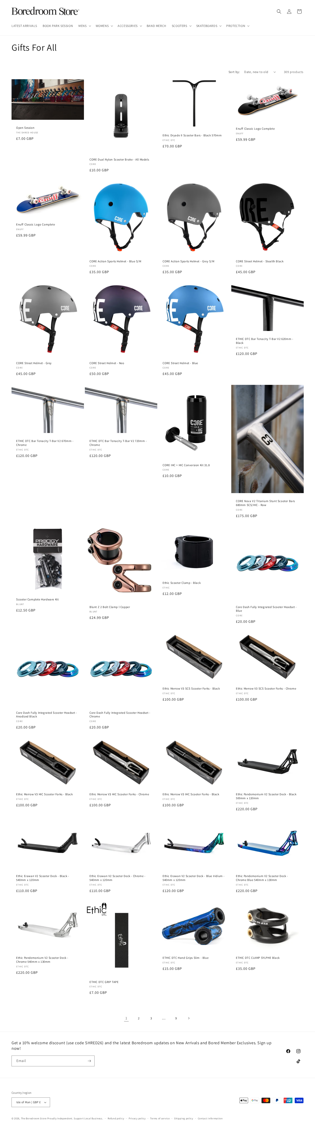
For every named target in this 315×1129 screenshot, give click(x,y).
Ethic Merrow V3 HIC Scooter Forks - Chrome (119, 794)
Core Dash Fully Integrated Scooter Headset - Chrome (119, 715)
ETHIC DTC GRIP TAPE (104, 982)
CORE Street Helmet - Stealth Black (259, 261)
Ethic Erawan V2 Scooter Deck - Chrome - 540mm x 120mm (117, 878)
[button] (84, 26)
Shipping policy (183, 1118)
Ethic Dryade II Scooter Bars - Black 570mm (192, 135)
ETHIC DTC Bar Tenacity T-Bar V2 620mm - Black (264, 341)
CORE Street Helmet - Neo (106, 363)
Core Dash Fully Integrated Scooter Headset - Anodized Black (46, 715)
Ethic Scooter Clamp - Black (182, 583)
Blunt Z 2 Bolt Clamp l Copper (109, 607)
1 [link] (126, 1018)
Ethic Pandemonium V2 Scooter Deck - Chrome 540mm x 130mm (42, 960)
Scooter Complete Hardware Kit (37, 599)
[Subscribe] (89, 1061)
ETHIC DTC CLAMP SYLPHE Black (258, 958)
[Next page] (189, 1018)
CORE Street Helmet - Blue (180, 363)
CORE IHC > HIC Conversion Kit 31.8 (186, 465)
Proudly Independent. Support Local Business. (75, 1118)
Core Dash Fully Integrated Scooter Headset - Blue (266, 609)
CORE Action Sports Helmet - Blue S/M (115, 261)
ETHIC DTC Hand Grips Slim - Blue (185, 958)
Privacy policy (137, 1118)
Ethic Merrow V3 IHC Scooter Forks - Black (191, 794)
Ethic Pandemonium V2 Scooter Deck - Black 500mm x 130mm (266, 796)
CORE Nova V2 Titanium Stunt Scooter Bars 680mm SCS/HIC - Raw (265, 503)
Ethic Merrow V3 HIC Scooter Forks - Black (44, 794)
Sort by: (234, 72)
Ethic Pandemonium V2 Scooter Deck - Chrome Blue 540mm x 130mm (262, 878)
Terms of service (159, 1118)
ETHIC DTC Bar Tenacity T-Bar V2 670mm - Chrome (44, 443)
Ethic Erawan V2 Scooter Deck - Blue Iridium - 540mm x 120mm (194, 878)
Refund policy (116, 1118)
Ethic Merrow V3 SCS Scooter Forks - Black (191, 688)
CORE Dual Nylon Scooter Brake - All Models (119, 159)
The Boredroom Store (34, 1118)
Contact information (210, 1118)
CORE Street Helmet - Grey (34, 363)
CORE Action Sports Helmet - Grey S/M (188, 261)
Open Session (25, 128)
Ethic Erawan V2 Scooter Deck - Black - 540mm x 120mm (42, 878)
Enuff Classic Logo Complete (255, 128)
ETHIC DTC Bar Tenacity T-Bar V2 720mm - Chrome (118, 443)
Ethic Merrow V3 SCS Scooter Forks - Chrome (266, 688)
